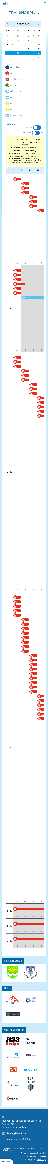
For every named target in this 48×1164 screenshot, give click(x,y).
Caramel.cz (41, 1156)
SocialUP (42, 1153)
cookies (7, 1162)
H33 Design (41, 1160)
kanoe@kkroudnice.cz (17, 1133)
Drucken (13, 124)
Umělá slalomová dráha (18, 1139)
